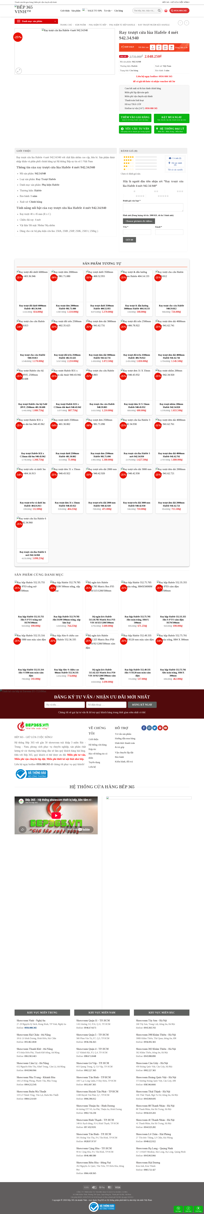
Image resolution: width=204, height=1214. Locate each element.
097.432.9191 (90, 1127)
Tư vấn (107, 10)
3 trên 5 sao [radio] (171, 191)
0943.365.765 (150, 1028)
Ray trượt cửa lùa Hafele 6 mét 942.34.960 (33, 553)
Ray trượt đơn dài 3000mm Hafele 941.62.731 (102, 356)
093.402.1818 (30, 1042)
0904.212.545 (30, 1084)
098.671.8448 (90, 1056)
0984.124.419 (30, 1099)
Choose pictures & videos (139, 221)
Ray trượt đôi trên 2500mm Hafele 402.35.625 (67, 356)
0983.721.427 (150, 1170)
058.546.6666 (150, 1084)
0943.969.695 (150, 1099)
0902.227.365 (90, 1070)
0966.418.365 (90, 1173)
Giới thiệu (65, 10)
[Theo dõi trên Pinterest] (160, 727)
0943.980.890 (150, 1056)
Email (158, 227)
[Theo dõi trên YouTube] (165, 727)
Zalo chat (188, 1211)
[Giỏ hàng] (166, 11)
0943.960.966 (30, 1070)
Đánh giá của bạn (131, 201)
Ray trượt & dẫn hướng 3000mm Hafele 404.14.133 (137, 307)
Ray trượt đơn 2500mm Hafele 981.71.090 (102, 455)
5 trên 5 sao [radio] (152, 196)
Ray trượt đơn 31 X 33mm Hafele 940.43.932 (136, 405)
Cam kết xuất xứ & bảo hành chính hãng (143, 88)
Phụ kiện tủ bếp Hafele (122, 25)
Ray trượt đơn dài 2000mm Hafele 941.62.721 (171, 504)
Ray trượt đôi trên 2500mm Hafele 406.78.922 (136, 356)
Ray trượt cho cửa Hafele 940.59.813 (32, 356)
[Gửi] (159, 10)
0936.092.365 (150, 1042)
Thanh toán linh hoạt (134, 100)
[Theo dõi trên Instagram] (149, 727)
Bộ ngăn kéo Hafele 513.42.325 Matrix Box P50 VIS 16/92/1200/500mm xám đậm (102, 674)
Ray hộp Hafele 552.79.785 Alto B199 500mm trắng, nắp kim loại (66, 619)
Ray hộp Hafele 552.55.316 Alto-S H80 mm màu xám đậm (31, 672)
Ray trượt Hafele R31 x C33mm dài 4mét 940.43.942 (67, 405)
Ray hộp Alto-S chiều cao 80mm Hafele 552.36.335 (66, 671)
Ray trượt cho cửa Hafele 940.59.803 (102, 405)
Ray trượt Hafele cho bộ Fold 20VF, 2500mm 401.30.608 (32, 405)
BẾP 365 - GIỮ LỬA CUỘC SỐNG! (175, 2)
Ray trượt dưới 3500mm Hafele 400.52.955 (102, 307)
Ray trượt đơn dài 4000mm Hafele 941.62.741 (171, 356)
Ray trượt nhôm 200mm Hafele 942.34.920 (171, 405)
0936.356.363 (90, 1042)
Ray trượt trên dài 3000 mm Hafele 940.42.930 (136, 504)
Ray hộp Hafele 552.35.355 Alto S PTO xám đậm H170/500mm (173, 619)
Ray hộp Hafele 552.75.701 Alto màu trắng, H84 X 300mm (173, 672)
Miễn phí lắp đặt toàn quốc (137, 92)
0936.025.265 (150, 1113)
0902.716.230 (90, 1113)
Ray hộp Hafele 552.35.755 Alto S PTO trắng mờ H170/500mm (31, 619)
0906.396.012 (90, 1099)
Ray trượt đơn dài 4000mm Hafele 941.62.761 (171, 455)
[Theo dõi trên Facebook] (143, 727)
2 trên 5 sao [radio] (148, 191)
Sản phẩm (75, 10)
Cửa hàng (198, 1211)
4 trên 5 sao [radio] (130, 196)
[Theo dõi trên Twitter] (154, 727)
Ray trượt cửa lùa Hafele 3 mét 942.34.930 (137, 455)
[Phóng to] (19, 71)
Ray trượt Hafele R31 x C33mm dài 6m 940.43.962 (32, 455)
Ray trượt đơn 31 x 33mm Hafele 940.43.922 (67, 504)
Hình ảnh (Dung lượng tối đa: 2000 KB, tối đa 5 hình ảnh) (148, 215)
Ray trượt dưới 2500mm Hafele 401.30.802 (67, 455)
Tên (125, 227)
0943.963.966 (150, 1155)
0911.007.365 (90, 1084)
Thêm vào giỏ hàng (135, 117)
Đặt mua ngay (172, 117)
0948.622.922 (150, 1141)
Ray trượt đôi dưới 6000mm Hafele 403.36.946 (32, 307)
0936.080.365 (43, 764)
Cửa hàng (118, 10)
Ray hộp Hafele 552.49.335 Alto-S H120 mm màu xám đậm (137, 672)
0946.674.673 (90, 1028)
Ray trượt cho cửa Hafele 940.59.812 (171, 307)
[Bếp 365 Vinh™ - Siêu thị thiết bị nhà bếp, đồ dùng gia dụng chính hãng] (35, 11)
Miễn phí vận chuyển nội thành (139, 96)
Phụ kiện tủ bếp (97, 25)
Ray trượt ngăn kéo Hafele (154, 25)
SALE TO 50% (95, 10)
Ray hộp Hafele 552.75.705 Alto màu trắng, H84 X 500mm (137, 619)
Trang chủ (66, 25)
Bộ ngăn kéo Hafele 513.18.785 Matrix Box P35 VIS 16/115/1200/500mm (102, 619)
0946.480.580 (90, 1155)
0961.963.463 (30, 1056)
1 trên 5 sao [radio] (127, 191)
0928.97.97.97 (90, 1141)
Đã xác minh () (176, 164)
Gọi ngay (178, 1211)
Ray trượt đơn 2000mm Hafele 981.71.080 (67, 307)
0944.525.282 (150, 1127)
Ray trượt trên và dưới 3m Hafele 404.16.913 (33, 504)
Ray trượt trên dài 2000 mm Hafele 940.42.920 (102, 504)
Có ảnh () (176, 158)
